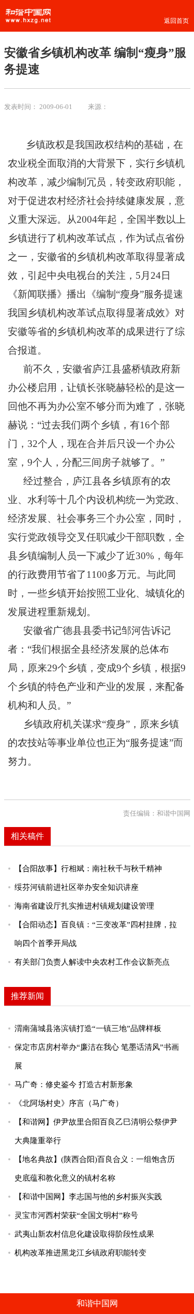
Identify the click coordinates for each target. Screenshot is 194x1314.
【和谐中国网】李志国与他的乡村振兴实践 (88, 1197)
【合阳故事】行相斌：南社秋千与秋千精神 (88, 868)
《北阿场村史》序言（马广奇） (68, 1103)
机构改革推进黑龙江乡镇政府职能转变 (80, 1253)
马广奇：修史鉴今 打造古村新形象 (73, 1084)
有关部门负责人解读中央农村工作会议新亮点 (92, 962)
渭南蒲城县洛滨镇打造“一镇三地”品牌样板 (87, 1028)
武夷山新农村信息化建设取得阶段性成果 (84, 1234)
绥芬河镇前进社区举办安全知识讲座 (76, 887)
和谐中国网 (97, 1303)
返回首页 (176, 20)
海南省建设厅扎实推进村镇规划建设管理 (84, 906)
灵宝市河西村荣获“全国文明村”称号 (76, 1215)
